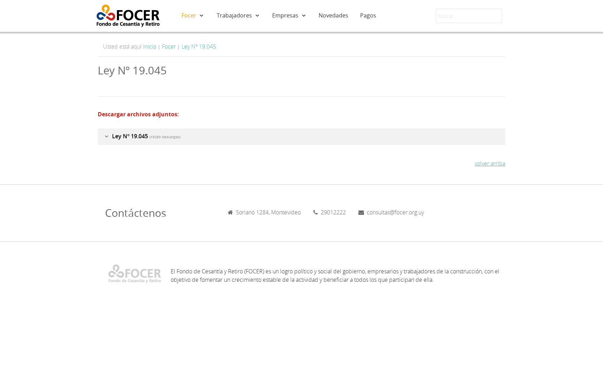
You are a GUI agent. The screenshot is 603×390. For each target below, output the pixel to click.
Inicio (149, 46)
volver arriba (490, 163)
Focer (169, 46)
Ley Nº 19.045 (198, 46)
